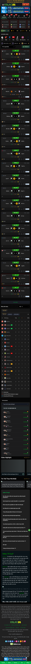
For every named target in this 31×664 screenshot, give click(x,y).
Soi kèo (9, 662)
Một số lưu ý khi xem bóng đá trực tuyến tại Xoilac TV (14, 541)
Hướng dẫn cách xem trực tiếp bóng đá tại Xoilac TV (14, 527)
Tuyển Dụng (22, 627)
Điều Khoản (24, 625)
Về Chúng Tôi (7, 625)
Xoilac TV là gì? (6, 492)
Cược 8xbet (26, 4)
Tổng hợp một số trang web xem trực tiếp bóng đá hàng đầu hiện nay (16, 537)
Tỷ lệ (22, 662)
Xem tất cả (26, 457)
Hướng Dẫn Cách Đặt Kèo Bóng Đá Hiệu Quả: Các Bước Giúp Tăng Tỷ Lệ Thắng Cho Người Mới (12, 486)
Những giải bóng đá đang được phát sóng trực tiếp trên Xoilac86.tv (14, 520)
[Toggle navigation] (3, 5)
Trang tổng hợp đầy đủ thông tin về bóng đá (12, 511)
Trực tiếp (3, 662)
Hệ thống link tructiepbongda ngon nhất (11, 508)
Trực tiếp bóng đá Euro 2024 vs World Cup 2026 (13, 524)
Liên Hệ (17, 627)
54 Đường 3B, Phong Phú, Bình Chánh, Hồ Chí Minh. (17, 629)
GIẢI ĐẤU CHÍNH (4, 34)
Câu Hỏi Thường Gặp (10, 627)
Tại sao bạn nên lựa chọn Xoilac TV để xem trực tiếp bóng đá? (15, 532)
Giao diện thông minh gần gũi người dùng (11, 515)
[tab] (4, 17)
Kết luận (4, 544)
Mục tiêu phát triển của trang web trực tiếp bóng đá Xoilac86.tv (14, 497)
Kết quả (28, 662)
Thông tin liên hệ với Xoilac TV (9, 548)
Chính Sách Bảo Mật (15, 625)
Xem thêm (15, 302)
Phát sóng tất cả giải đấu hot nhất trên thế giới (13, 504)
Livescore (15, 662)
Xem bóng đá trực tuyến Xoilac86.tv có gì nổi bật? (14, 501)
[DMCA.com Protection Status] (15, 643)
